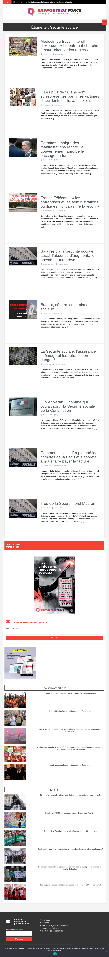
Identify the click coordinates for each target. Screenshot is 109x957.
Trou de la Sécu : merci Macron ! (69, 503)
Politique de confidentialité (53, 930)
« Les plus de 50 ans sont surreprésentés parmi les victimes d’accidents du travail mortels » (70, 96)
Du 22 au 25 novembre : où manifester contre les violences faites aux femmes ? (70, 849)
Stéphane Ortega (62, 264)
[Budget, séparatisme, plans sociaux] (23, 309)
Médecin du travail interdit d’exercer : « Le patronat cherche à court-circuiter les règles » (69, 45)
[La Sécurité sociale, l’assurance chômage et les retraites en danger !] (23, 355)
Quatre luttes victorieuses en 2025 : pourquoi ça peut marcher (70, 693)
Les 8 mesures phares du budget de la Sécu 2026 (70, 765)
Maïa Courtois (58, 54)
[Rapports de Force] (54, 11)
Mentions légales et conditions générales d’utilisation (55, 926)
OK (55, 954)
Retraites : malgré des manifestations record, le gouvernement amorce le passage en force (62, 149)
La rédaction (59, 313)
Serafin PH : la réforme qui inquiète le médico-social (70, 711)
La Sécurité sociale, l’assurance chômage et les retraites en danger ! (68, 355)
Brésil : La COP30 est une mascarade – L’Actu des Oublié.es (70, 813)
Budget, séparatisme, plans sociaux (64, 306)
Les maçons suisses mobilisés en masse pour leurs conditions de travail (70, 885)
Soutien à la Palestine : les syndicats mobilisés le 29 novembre (70, 831)
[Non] (106, 951)
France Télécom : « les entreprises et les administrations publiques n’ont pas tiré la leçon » (70, 202)
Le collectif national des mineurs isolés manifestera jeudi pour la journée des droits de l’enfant (70, 868)
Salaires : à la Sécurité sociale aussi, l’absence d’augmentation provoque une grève (69, 255)
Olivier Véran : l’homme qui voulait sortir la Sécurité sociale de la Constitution (68, 406)
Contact (45, 922)
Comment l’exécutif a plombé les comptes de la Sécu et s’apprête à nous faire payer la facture (69, 457)
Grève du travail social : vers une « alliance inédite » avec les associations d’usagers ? (48, 2)
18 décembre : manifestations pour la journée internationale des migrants (70, 795)
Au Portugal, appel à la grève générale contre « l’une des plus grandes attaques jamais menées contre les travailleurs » (70, 748)
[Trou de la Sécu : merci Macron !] (23, 508)
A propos (46, 919)
